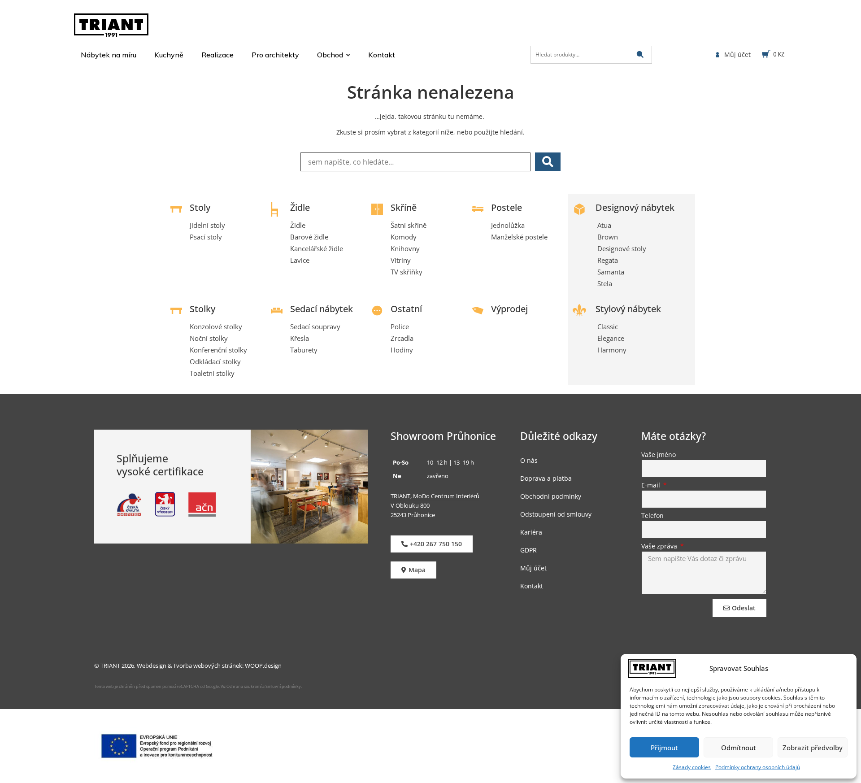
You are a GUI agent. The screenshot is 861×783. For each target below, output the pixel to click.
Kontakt (531, 586)
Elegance (610, 338)
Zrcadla (402, 338)
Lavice (299, 260)
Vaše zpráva (660, 546)
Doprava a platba (546, 478)
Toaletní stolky (212, 373)
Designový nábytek (635, 207)
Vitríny (401, 260)
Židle (300, 207)
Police (400, 326)
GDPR (528, 550)
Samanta (610, 271)
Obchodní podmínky (550, 496)
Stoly (200, 207)
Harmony (611, 349)
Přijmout (664, 747)
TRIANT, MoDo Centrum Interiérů (435, 496)
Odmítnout (738, 747)
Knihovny (405, 248)
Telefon (652, 516)
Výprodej (509, 309)
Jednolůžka (508, 225)
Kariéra (531, 532)
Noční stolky (209, 338)
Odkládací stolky (215, 361)
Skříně (404, 207)
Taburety (303, 349)
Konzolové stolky (216, 326)
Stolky (202, 309)
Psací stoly (206, 236)
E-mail (651, 485)
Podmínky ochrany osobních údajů (757, 767)
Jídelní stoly (207, 225)
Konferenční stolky (218, 349)
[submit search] (640, 54)
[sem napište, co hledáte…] (415, 161)
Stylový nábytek (628, 309)
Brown (607, 236)
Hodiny (402, 349)
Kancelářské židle (316, 248)
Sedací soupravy (315, 326)
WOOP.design (263, 665)
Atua (604, 225)
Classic (607, 326)
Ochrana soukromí (243, 686)
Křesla (299, 338)
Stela (604, 283)
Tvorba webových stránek (207, 665)
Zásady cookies (692, 767)
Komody (404, 236)
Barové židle (309, 236)
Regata (607, 260)
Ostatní (406, 309)
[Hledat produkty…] (591, 55)
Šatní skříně (408, 225)
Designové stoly (621, 248)
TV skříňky (406, 271)
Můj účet (533, 568)
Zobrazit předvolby (813, 747)
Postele (506, 207)
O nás (529, 460)
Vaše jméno (658, 455)
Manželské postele (519, 236)
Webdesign (151, 665)
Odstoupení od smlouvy (555, 514)
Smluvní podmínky (283, 686)
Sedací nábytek (321, 309)
